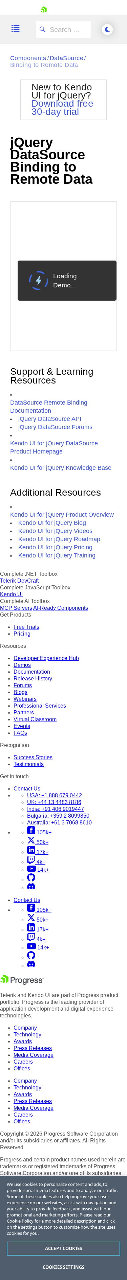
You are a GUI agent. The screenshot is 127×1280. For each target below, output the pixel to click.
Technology (27, 1034)
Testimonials (29, 764)
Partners (24, 712)
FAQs (20, 733)
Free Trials (26, 627)
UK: (54, 802)
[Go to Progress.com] (22, 983)
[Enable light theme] (107, 29)
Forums (23, 685)
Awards (23, 1041)
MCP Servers (16, 608)
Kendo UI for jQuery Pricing (55, 547)
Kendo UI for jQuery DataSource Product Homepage (54, 447)
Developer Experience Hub (46, 658)
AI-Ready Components (60, 608)
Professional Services (40, 706)
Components (28, 58)
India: (55, 809)
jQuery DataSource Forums (55, 427)
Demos (22, 665)
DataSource (67, 58)
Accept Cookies (63, 1248)
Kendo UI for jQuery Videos (55, 531)
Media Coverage (34, 1055)
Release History (33, 678)
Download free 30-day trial (62, 107)
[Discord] (31, 888)
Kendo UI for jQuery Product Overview (62, 514)
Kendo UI (11, 594)
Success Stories (33, 757)
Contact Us (27, 789)
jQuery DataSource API (49, 418)
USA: (54, 795)
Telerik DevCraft (19, 581)
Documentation (32, 672)
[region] (63, 1228)
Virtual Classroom (35, 719)
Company (25, 1028)
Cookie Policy (20, 1221)
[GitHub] (31, 880)
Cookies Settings (63, 1267)
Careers (23, 1062)
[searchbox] (63, 29)
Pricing (22, 634)
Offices (22, 1068)
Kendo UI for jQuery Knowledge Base (60, 467)
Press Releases (33, 1048)
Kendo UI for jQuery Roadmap (59, 539)
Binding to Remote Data (44, 64)
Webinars (25, 699)
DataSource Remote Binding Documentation (48, 406)
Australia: (59, 822)
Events (22, 726)
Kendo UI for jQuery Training (57, 555)
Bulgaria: (58, 816)
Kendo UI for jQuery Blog (52, 522)
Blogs (20, 692)
